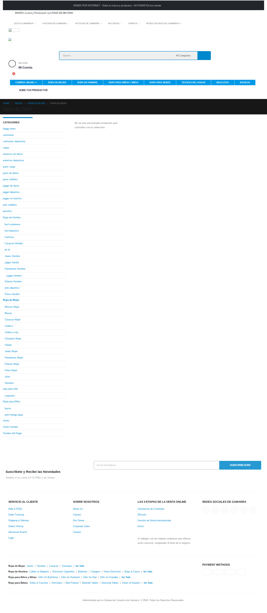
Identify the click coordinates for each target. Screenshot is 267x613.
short (7, 376)
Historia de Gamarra (54, 23)
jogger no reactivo (12, 198)
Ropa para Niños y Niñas (123, 82)
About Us (78, 509)
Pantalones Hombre (15, 268)
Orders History (16, 526)
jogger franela (12, 262)
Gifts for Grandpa (109, 577)
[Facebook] (184, 24)
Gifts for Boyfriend (48, 577)
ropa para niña (10, 388)
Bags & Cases (132, 571)
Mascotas (223, 82)
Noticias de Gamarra (87, 23)
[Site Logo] (31, 44)
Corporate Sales (81, 526)
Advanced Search (17, 532)
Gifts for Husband (70, 577)
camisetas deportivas (14, 141)
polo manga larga (14, 414)
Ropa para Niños (11, 401)
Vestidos (9, 383)
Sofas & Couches (39, 583)
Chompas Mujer (13, 338)
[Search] (204, 55)
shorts (6, 420)
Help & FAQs (15, 509)
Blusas (8, 313)
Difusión (142, 514)
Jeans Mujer (11, 351)
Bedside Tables (90, 583)
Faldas (8, 345)
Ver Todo (79, 566)
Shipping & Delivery (18, 520)
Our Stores (78, 520)
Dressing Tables (110, 583)
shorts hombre (10, 427)
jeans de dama (10, 173)
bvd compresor (12, 224)
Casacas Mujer (13, 319)
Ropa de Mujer (57, 82)
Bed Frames (72, 583)
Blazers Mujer (12, 307)
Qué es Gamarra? (24, 23)
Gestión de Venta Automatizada (154, 520)
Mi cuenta (113, 23)
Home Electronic (112, 571)
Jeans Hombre (12, 256)
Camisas (9, 237)
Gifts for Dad (89, 577)
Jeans (30, 566)
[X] (191, 24)
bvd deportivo (12, 230)
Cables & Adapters (39, 571)
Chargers (95, 571)
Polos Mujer (11, 370)
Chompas (67, 566)
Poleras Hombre (13, 281)
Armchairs (57, 583)
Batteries (82, 571)
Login (11, 538)
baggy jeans (9, 128)
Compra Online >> (26, 82)
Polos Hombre (12, 294)
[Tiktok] (216, 24)
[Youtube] (203, 24)
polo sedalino (10, 204)
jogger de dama (11, 185)
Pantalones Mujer (14, 357)
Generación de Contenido (151, 509)
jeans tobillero (10, 179)
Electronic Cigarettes (63, 571)
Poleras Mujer (12, 364)
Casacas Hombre (14, 243)
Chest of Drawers (131, 583)
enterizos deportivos (13, 160)
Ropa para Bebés (160, 82)
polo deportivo (12, 287)
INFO (210, 5)
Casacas (53, 566)
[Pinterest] (197, 24)
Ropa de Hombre (87, 82)
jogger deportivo (11, 192)
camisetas (8, 135)
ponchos (7, 211)
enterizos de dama (12, 154)
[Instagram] (210, 24)
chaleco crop (11, 332)
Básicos (245, 82)
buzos (8, 408)
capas (6, 147)
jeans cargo (9, 166)
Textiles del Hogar (193, 82)
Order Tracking (16, 514)
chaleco (9, 326)
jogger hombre (14, 275)
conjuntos (10, 395)
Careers (77, 514)
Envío (141, 526)
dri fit (7, 249)
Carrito (132, 23)
